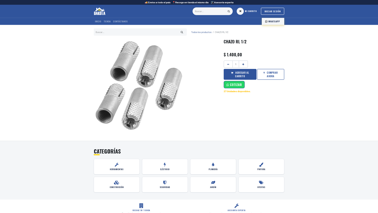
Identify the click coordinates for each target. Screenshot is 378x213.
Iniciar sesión (272, 11)
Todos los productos (201, 32)
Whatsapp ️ (274, 21)
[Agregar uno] (243, 64)
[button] (234, 84)
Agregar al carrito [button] (242, 74)
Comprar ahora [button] (272, 74)
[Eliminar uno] (228, 64)
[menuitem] (98, 21)
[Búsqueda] (229, 11)
